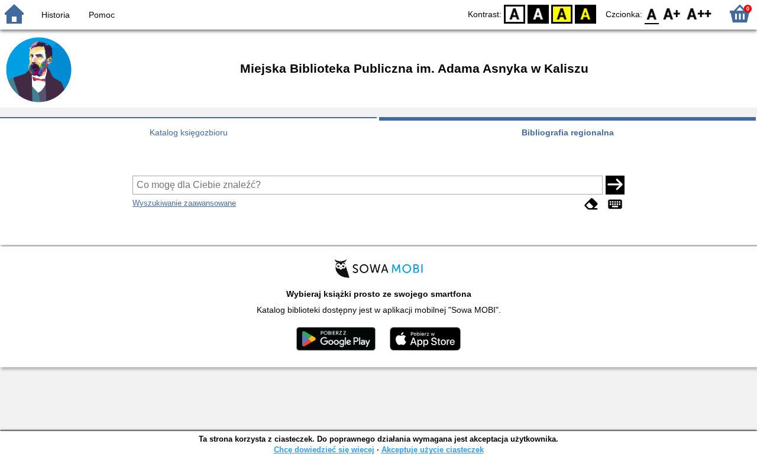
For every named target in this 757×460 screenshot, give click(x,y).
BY (585, 13)
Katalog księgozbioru (189, 132)
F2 (699, 13)
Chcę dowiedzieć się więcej (324, 449)
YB (561, 13)
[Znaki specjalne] (615, 204)
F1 (672, 13)
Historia (55, 15)
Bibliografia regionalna (568, 132)
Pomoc (102, 15)
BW (538, 13)
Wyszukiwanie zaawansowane (184, 203)
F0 (652, 13)
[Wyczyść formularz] (591, 204)
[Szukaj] (615, 185)
